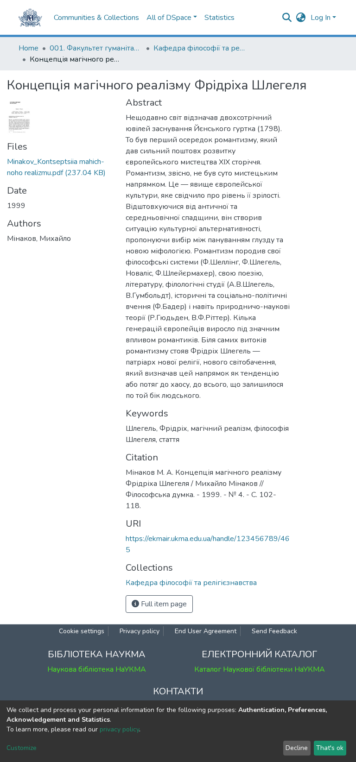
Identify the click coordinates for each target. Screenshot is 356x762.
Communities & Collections (96, 18)
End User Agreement (205, 631)
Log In (321, 18)
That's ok (329, 747)
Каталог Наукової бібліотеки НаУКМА (259, 669)
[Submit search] (287, 18)
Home (28, 48)
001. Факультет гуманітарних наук (96, 48)
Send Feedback (274, 631)
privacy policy (119, 729)
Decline (297, 747)
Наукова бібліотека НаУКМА (96, 669)
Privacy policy (139, 631)
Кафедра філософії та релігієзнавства (199, 48)
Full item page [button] (163, 604)
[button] (301, 17)
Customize (21, 747)
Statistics (219, 18)
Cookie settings (81, 631)
